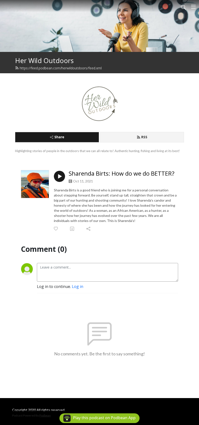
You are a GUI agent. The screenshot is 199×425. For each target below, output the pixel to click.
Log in (77, 286)
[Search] (183, 7)
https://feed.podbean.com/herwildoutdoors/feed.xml (61, 68)
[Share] (88, 228)
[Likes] (56, 228)
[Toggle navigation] (193, 6)
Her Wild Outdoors (44, 60)
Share (59, 137)
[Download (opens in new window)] (72, 228)
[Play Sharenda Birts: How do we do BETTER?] (59, 176)
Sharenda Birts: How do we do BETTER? (121, 173)
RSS (144, 137)
